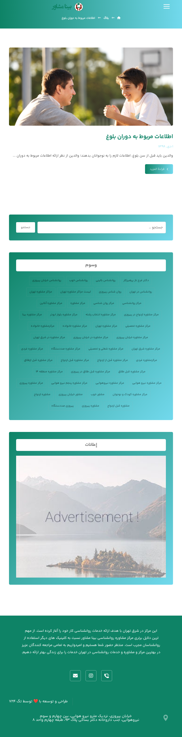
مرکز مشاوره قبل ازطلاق (38, 360)
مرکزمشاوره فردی (146, 360)
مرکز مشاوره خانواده (75, 326)
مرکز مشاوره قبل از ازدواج (112, 360)
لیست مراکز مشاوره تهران (75, 292)
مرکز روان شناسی (103, 303)
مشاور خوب (98, 394)
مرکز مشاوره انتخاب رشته (101, 314)
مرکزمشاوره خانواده (43, 326)
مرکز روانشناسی (131, 303)
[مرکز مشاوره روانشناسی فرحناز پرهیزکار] (66, 6)
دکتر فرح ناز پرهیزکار (136, 280)
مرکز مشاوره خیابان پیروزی (132, 337)
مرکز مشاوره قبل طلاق (132, 371)
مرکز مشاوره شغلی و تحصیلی (105, 349)
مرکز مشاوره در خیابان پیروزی (90, 337)
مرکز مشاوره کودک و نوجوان (130, 394)
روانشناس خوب (78, 280)
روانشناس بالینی (105, 280)
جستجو (25, 227)
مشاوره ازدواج (42, 394)
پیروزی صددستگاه (62, 406)
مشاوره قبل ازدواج (118, 406)
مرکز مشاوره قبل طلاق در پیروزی (90, 371)
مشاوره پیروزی (90, 406)
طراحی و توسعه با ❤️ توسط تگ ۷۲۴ (38, 701)
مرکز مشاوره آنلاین (51, 303)
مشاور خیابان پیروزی (71, 394)
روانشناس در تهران (140, 292)
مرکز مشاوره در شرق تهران (49, 337)
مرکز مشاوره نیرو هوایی (147, 383)
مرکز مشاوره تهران (106, 326)
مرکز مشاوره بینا (32, 314)
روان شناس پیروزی (110, 292)
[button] (166, 6)
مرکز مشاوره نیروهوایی (110, 383)
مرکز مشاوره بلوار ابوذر (63, 314)
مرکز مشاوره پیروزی (31, 383)
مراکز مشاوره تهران (40, 292)
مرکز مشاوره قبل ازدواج (75, 360)
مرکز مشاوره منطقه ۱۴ (49, 371)
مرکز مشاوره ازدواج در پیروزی (141, 314)
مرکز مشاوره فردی (32, 349)
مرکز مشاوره (77, 303)
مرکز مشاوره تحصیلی (137, 326)
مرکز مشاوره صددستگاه (65, 349)
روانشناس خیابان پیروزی (46, 280)
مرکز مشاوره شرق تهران (146, 349)
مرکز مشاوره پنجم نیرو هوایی (69, 383)
